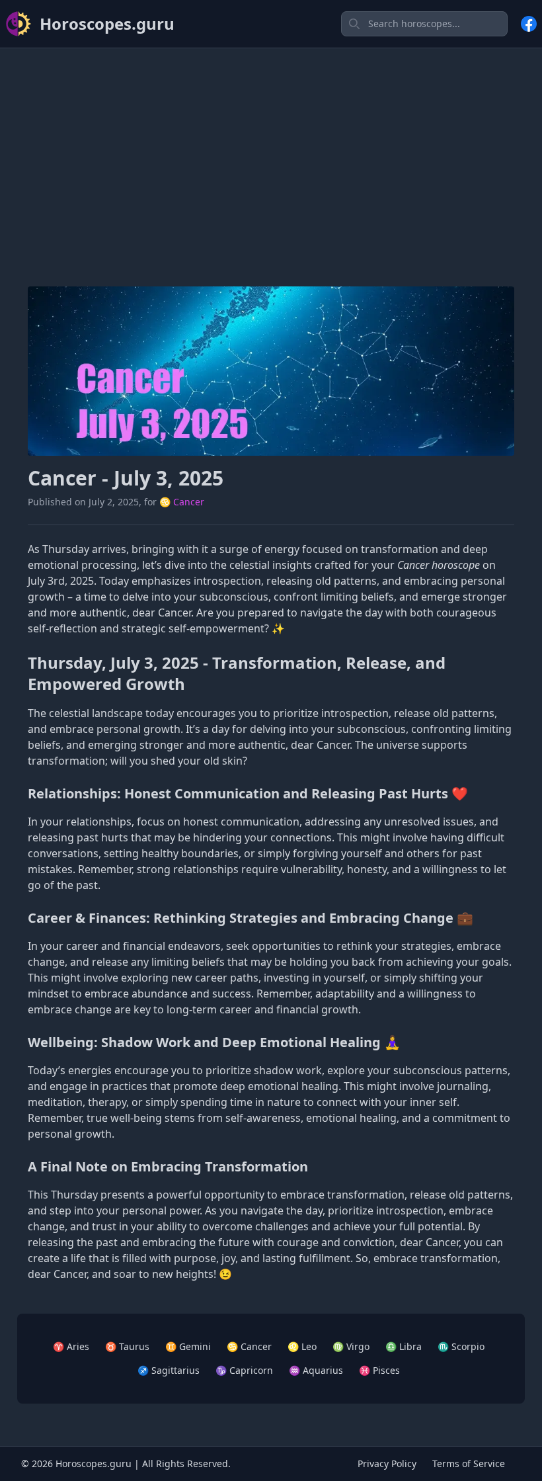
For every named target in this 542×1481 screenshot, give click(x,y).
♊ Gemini (188, 1346)
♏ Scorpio (461, 1346)
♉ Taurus (127, 1346)
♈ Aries (71, 1346)
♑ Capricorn (244, 1370)
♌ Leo (302, 1346)
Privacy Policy (387, 1463)
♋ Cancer (181, 501)
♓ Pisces (379, 1370)
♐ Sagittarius (168, 1370)
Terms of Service (468, 1463)
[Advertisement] (271, 151)
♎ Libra (403, 1346)
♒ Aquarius (316, 1370)
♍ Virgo (350, 1346)
